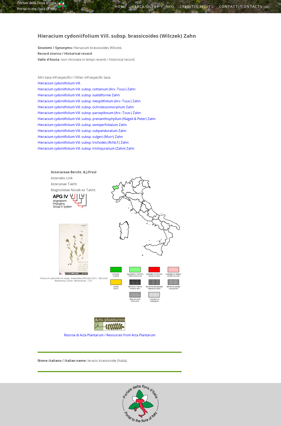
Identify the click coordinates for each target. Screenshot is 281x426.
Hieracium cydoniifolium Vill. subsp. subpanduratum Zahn (82, 130)
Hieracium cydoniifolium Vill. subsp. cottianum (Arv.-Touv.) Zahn (86, 89)
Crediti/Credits (197, 6)
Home (121, 6)
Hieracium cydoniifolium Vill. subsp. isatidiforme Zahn (79, 95)
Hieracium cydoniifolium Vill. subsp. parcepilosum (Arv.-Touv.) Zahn (89, 113)
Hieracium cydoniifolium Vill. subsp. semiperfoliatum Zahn (82, 124)
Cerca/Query (145, 6)
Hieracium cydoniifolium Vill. (59, 83)
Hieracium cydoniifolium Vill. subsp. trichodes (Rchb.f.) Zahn (83, 142)
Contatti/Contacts (240, 6)
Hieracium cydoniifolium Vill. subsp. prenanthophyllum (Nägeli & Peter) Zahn (97, 118)
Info (169, 6)
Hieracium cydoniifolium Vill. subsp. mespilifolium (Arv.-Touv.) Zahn (89, 101)
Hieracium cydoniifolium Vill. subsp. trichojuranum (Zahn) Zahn (86, 148)
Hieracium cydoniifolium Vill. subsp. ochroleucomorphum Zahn (86, 107)
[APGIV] (69, 208)
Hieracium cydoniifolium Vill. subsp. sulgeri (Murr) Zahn (80, 136)
